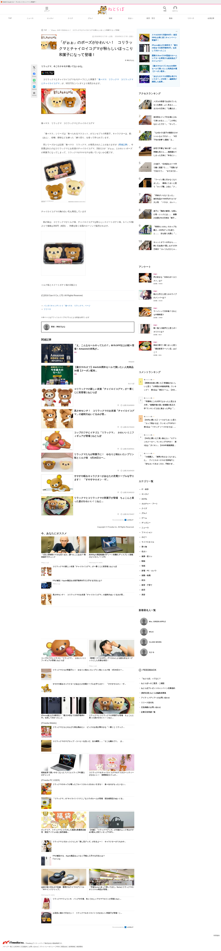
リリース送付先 (146, 702)
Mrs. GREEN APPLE (157, 622)
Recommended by (118, 520)
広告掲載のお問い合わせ (150, 707)
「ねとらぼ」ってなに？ (150, 679)
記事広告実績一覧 (147, 712)
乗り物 (144, 547)
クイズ (70, 18)
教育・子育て (147, 585)
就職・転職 (146, 575)
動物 (170, 18)
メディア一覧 (7, 947)
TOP (10, 18)
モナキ (151, 652)
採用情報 (72, 947)
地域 (110, 18)
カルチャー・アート (150, 504)
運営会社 (64, 947)
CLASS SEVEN (155, 642)
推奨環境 (79, 947)
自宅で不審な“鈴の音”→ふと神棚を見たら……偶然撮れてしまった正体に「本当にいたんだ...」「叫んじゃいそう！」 (165, 155)
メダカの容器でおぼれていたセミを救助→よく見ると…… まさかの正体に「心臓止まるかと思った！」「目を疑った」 (166, 108)
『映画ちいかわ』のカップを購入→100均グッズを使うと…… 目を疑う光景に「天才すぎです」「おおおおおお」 (165, 234)
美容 (143, 595)
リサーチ (190, 18)
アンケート (145, 266)
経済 (143, 590)
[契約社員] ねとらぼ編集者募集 (152, 693)
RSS (58, 947)
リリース (47, 309)
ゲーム (144, 518)
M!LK (151, 632)
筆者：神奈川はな (58, 327)
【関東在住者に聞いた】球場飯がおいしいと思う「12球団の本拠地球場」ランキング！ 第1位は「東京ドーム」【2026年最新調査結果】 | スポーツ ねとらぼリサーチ (160, 390)
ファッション (147, 532)
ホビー (144, 537)
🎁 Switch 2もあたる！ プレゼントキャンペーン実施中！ (19, 2)
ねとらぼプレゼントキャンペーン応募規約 (157, 688)
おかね (144, 499)
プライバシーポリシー (47, 947)
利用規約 (217, 935)
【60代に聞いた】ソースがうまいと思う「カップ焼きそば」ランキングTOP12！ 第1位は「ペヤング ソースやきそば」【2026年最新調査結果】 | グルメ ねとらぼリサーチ (161, 427)
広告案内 (24, 947)
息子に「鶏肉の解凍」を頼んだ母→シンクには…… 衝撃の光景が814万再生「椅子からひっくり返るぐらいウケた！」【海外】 (165, 218)
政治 (143, 580)
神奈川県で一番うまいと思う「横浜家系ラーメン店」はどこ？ (165, 348)
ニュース (30, 18)
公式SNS (16, 947)
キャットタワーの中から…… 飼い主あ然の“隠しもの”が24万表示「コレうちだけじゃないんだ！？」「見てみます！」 (166, 249)
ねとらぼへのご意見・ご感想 (151, 683)
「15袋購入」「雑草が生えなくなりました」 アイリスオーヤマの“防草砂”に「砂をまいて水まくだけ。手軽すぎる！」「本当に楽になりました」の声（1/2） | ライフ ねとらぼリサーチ (160, 464)
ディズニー (146, 523)
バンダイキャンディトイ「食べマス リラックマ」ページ (67, 306)
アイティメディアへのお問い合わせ (154, 698)
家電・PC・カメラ (149, 571)
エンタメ (50, 18)
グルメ (90, 18)
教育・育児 (151, 18)
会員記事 (211, 18)
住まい (130, 18)
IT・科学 (145, 489)
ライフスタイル (148, 542)
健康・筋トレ (147, 556)
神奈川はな (130, 60)
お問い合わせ (33, 947)
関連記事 (123, 145)
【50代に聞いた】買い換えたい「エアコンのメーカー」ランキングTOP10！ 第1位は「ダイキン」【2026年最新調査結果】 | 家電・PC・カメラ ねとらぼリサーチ (160, 445)
